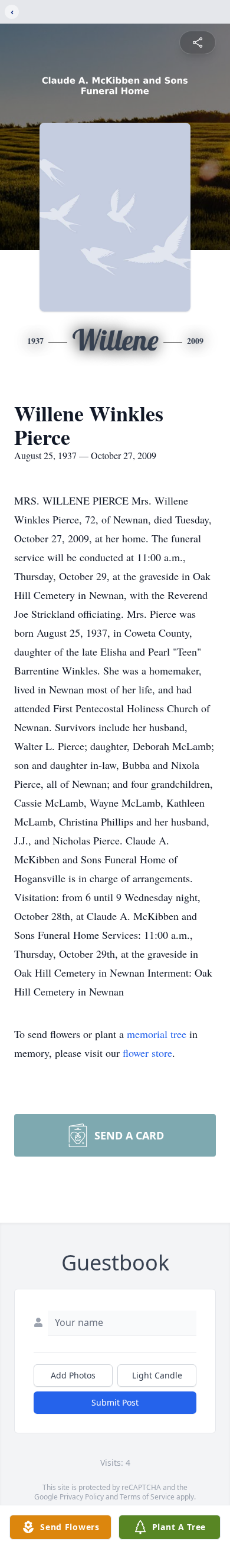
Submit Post (115, 1402)
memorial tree (156, 1034)
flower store (147, 1053)
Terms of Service (147, 1497)
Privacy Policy (82, 1497)
